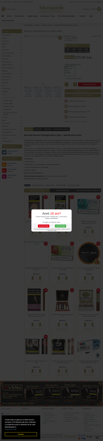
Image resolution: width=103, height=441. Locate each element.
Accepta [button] (21, 434)
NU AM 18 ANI (43, 226)
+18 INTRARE (60, 226)
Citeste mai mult (10, 429)
